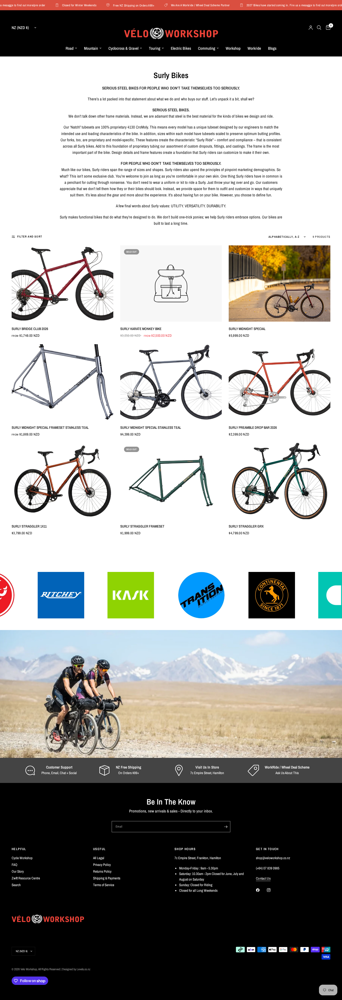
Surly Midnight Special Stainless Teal (150, 427)
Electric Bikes (181, 48)
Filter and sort (29, 236)
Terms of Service (103, 884)
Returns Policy (102, 871)
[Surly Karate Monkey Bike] (171, 283)
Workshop (233, 48)
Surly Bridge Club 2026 (30, 328)
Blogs (272, 48)
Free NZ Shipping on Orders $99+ (118, 5)
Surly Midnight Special (247, 328)
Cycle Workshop (22, 857)
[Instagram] (272, 890)
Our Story (18, 871)
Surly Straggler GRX (246, 526)
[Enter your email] (225, 826)
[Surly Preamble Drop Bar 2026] (279, 382)
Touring (154, 48)
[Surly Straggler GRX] (279, 481)
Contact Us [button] (263, 878)
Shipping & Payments (106, 878)
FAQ (14, 864)
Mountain (91, 48)
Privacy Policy (102, 864)
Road (70, 48)
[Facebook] (261, 890)
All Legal (98, 857)
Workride (254, 48)
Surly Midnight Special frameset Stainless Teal (50, 427)
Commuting (206, 48)
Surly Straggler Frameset (142, 526)
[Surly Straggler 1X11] (62, 481)
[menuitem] (71, 48)
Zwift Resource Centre (26, 878)
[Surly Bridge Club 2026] (62, 283)
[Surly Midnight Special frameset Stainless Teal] (62, 382)
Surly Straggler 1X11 (29, 526)
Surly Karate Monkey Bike (140, 328)
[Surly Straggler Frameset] (171, 481)
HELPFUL (19, 849)
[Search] (319, 28)
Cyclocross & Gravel (123, 48)
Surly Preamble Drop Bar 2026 (253, 427)
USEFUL (99, 849)
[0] (327, 28)
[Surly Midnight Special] (279, 283)
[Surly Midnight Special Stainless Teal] (171, 382)
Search (16, 884)
